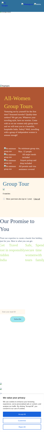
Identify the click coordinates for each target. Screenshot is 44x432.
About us (20, 340)
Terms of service (6, 340)
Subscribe (17, 319)
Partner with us (23, 335)
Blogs (2, 335)
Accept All (22, 414)
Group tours (4, 330)
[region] (22, 413)
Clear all (37, 199)
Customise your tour (25, 330)
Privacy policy (5, 345)
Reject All (22, 427)
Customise (22, 421)
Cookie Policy (22, 345)
